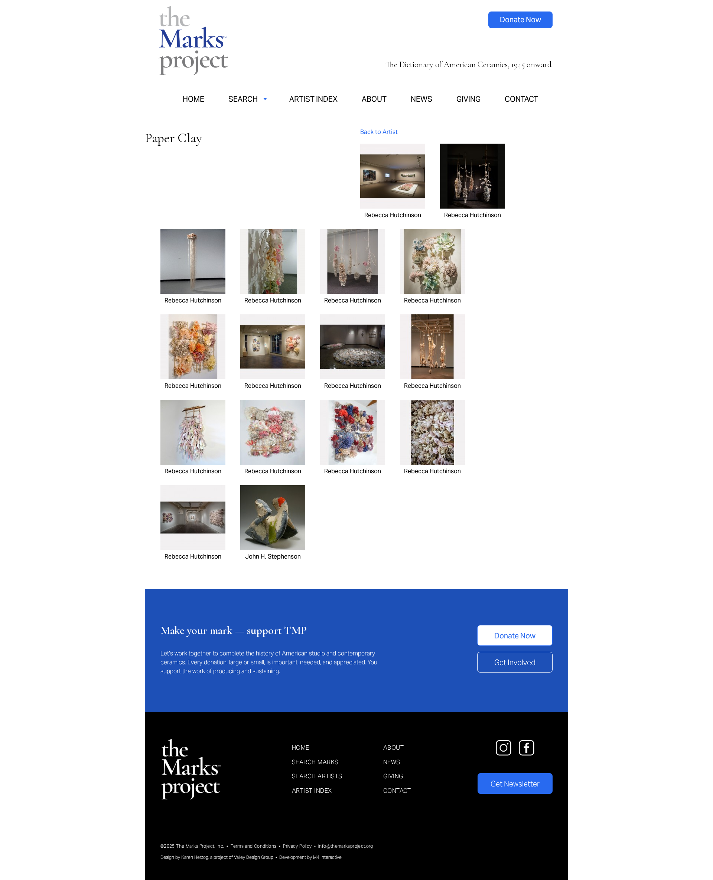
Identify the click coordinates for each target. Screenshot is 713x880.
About (374, 99)
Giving (468, 99)
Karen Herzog (194, 857)
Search (243, 99)
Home (193, 99)
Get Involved (514, 662)
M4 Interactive (327, 857)
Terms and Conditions (253, 846)
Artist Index (313, 99)
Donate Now (520, 19)
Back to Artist (379, 132)
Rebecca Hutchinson (392, 215)
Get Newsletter (515, 784)
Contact (521, 99)
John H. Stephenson (273, 556)
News (421, 99)
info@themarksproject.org (345, 846)
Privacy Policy (297, 846)
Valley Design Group (253, 857)
